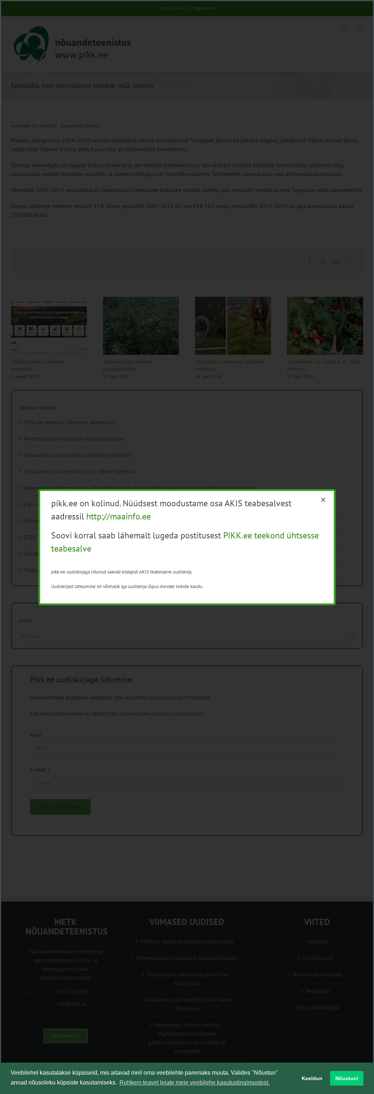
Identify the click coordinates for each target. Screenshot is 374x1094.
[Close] (323, 499)
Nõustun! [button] (347, 1078)
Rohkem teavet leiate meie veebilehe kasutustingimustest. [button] (194, 1082)
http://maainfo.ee (118, 516)
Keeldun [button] (312, 1078)
